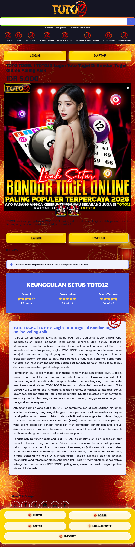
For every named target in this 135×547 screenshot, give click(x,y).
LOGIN (35, 55)
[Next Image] (128, 147)
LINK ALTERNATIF (102, 524)
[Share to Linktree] (35, 505)
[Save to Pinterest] (45, 505)
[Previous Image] (6, 147)
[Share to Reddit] (55, 505)
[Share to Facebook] (25, 505)
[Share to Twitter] (15, 505)
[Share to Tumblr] (65, 505)
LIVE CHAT (70, 535)
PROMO (37, 515)
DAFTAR (100, 55)
